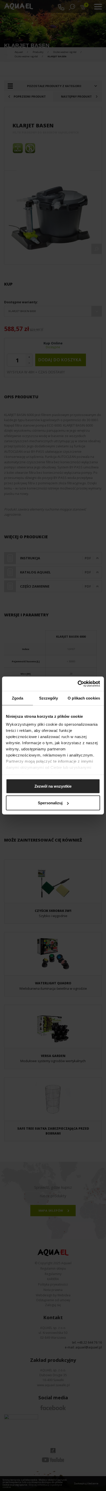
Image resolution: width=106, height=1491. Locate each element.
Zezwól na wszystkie (53, 786)
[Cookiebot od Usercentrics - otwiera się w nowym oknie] (77, 684)
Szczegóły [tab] (48, 698)
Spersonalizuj (50, 803)
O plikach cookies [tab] (84, 698)
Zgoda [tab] (17, 698)
